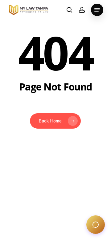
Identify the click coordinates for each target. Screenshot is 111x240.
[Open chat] (95, 224)
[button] (97, 10)
